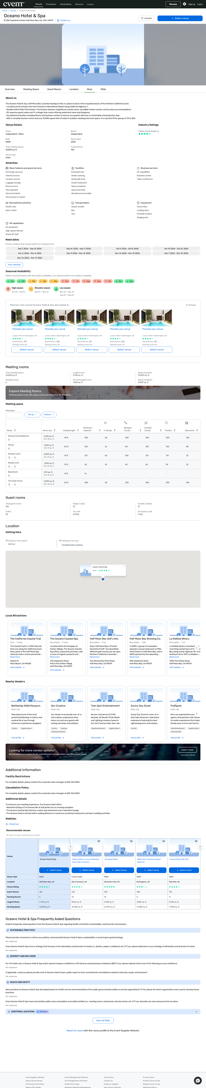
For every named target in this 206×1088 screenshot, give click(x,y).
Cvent (4, 11)
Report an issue (75, 1030)
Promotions (51, 4)
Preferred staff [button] (176, 732)
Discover (79, 4)
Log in (200, 4)
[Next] (196, 648)
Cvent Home (109, 1077)
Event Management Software (76, 1077)
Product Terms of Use (151, 1081)
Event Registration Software (76, 1081)
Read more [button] (15, 657)
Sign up (191, 4)
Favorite (148, 18)
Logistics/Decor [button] (26, 728)
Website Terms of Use (151, 1084)
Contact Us (108, 1081)
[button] (103, 54)
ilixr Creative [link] (58, 705)
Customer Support (111, 1084)
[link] (27, 695)
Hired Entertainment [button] (58, 732)
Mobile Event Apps (72, 1084)
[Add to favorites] (98, 841)
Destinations (65, 4)
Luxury (90, 4)
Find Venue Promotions (35, 1084)
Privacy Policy (148, 1077)
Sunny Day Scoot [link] (141, 705)
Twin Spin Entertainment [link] (105, 705)
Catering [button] (64, 728)
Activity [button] (14, 728)
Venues (38, 4)
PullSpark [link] (176, 705)
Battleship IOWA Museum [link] (25, 705)
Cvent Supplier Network (35, 1077)
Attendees (10, 410)
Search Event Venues (34, 1081)
